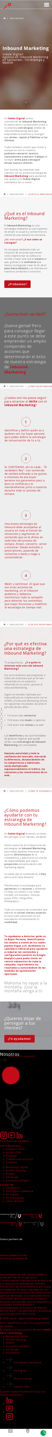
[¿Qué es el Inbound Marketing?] (1, 712)
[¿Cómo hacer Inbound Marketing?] (1, 716)
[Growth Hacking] (32, 1218)
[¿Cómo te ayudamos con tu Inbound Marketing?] (1, 725)
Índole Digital (16, 118)
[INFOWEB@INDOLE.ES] (8, 1433)
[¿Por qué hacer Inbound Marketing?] (1, 720)
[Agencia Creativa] (33, 1226)
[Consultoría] (11, 1226)
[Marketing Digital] (5, 18)
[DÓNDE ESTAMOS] (26, 1433)
